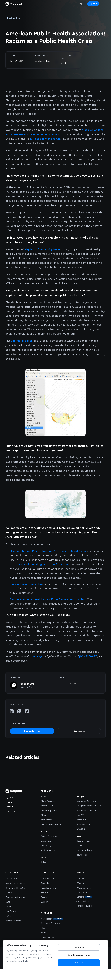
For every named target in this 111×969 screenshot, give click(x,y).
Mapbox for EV (83, 825)
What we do (82, 883)
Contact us (10, 811)
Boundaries (81, 855)
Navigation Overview (86, 801)
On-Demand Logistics (15, 888)
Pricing (8, 802)
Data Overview (83, 841)
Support (9, 807)
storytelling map (22, 341)
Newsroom (81, 893)
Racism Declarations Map (26, 584)
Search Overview (49, 836)
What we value (83, 888)
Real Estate (10, 911)
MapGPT (80, 815)
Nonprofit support (84, 906)
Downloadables (48, 937)
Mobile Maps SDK (49, 811)
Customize (79, 947)
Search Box (46, 841)
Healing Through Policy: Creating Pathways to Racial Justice (48, 551)
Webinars (45, 933)
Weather (9, 893)
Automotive (11, 879)
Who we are (82, 879)
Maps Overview (48, 801)
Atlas (43, 862)
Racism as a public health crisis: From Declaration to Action (48, 599)
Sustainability (82, 901)
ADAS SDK (81, 829)
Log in (82, 4)
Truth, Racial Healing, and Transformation (42, 564)
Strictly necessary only (79, 955)
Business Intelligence (15, 883)
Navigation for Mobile (86, 811)
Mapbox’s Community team (42, 249)
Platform (45, 893)
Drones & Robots (13, 921)
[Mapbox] (13, 4)
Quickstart (46, 883)
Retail (8, 907)
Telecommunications (15, 897)
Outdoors (9, 902)
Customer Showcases (51, 923)
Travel (8, 916)
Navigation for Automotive (88, 806)
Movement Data (84, 850)
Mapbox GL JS (47, 806)
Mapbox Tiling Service (51, 825)
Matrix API (81, 820)
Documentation (48, 879)
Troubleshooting (48, 888)
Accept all (79, 963)
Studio (44, 815)
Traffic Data (82, 846)
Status (44, 897)
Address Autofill (48, 850)
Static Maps (46, 820)
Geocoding (46, 846)
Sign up (93, 4)
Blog (43, 928)
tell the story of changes (46, 139)
